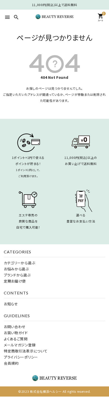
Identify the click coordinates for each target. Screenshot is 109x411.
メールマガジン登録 (19, 344)
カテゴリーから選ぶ (19, 262)
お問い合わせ (14, 326)
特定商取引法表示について (25, 350)
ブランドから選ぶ (17, 274)
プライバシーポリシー (21, 357)
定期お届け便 (15, 281)
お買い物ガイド (16, 332)
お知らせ (11, 303)
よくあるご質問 (16, 338)
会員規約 (11, 363)
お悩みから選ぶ (16, 268)
